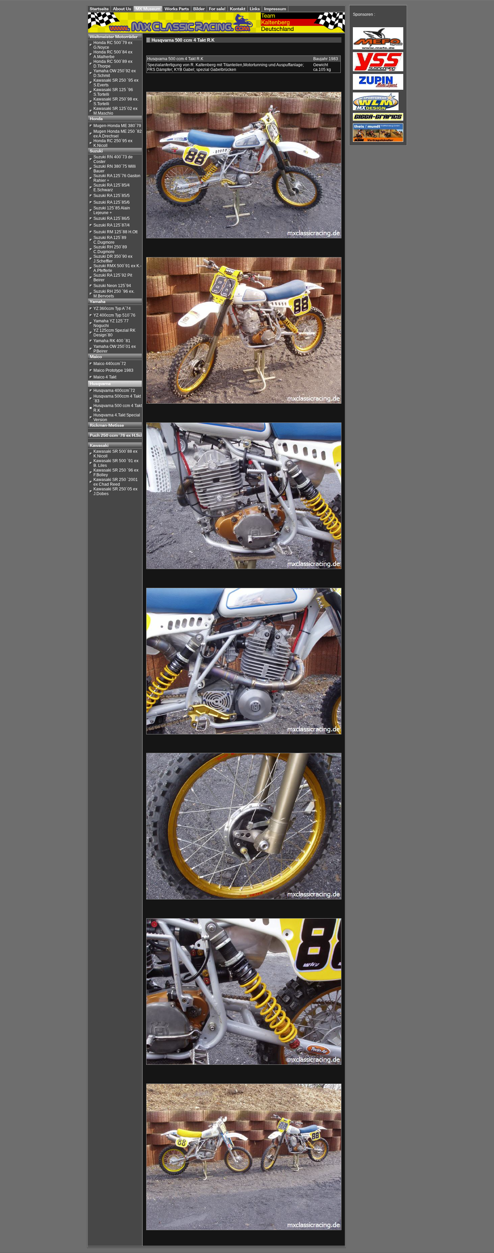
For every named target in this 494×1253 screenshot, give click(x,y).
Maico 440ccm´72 (109, 363)
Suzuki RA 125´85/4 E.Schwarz (111, 187)
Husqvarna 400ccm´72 (114, 390)
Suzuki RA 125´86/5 (111, 218)
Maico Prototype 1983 (113, 370)
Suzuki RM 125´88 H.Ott (115, 232)
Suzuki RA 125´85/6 (111, 202)
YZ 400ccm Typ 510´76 (114, 315)
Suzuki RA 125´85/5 (111, 195)
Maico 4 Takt (104, 377)
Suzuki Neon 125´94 (112, 285)
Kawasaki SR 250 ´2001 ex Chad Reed (115, 482)
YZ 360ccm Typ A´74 (112, 308)
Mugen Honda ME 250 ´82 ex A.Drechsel (117, 133)
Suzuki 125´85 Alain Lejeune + (111, 210)
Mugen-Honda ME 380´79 (117, 125)
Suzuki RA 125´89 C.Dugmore (109, 240)
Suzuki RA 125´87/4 (111, 225)
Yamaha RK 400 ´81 (111, 340)
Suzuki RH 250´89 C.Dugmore (110, 249)
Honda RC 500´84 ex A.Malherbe (112, 54)
